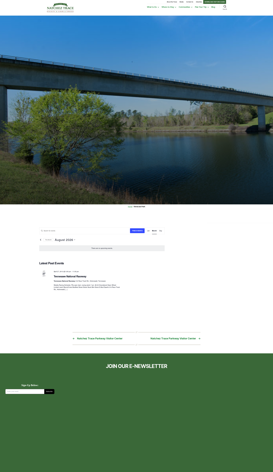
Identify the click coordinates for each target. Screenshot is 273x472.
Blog (213, 7)
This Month (48, 240)
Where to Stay (168, 7)
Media (181, 2)
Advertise (199, 2)
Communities (184, 7)
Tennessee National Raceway (70, 276)
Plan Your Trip (201, 7)
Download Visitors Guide (215, 2)
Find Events (137, 231)
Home (130, 207)
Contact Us (189, 2)
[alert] (102, 248)
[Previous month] (40, 239)
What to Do (152, 7)
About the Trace (172, 2)
